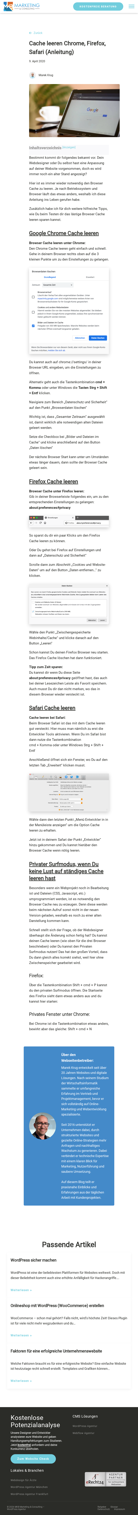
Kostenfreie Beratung (98, 6)
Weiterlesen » (21, 1290)
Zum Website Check (33, 1459)
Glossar (114, 1507)
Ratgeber (102, 1507)
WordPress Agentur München (29, 1487)
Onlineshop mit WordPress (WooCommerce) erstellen (57, 1305)
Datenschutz (104, 1509)
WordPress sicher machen (33, 1260)
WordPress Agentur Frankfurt (29, 1494)
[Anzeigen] (68, 147)
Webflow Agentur (84, 1433)
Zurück (38, 33)
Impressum (119, 1509)
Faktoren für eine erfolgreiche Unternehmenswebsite (56, 1351)
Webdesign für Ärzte (23, 1480)
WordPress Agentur (85, 1426)
